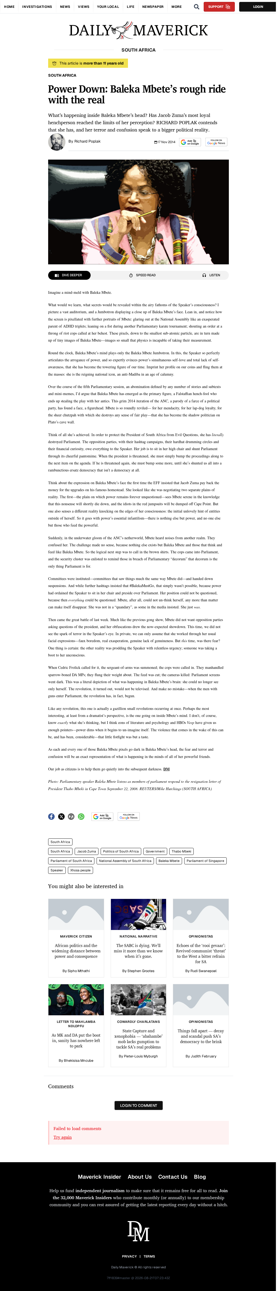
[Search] (196, 6)
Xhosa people (80, 870)
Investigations (37, 7)
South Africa (60, 842)
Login (258, 7)
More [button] (177, 7)
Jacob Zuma (86, 851)
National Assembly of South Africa (125, 861)
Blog (200, 1176)
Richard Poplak (87, 141)
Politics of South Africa (121, 851)
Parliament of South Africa (71, 861)
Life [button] (130, 7)
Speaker (57, 870)
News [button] (65, 7)
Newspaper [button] (153, 7)
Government (155, 851)
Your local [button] (108, 7)
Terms (149, 1256)
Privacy (129, 1256)
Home (9, 7)
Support (215, 7)
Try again (63, 1137)
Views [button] (83, 7)
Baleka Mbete (169, 861)
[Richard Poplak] (56, 141)
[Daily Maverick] (138, 30)
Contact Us (172, 1176)
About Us (140, 1176)
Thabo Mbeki (181, 851)
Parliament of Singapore (205, 861)
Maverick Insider (99, 1176)
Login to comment (138, 1105)
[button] (190, 142)
